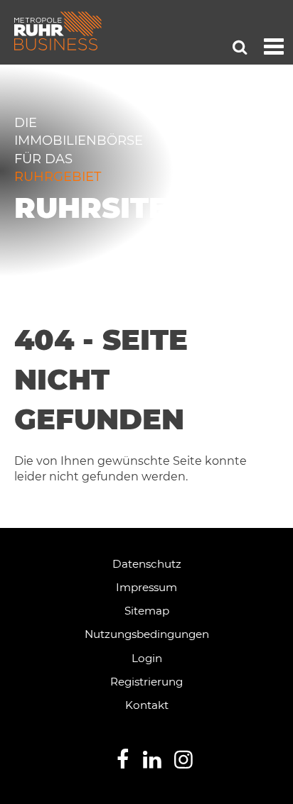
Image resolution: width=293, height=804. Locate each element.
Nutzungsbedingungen (147, 634)
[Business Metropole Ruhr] (58, 30)
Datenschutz (146, 564)
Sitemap (146, 610)
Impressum (146, 587)
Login (147, 658)
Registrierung (146, 681)
